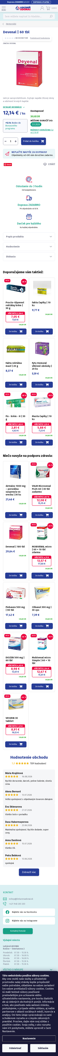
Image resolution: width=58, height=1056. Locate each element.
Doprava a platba (41, 2)
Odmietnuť (15, 1048)
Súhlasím (43, 1048)
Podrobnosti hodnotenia (40, 38)
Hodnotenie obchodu (29, 757)
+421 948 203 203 (17, 904)
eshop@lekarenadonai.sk (21, 899)
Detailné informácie (12, 107)
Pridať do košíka (31, 141)
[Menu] (3, 8)
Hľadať (51, 16)
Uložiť (9, 164)
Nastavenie (29, 1038)
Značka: (9, 43)
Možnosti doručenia (41, 131)
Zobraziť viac (29, 872)
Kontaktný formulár (18, 931)
